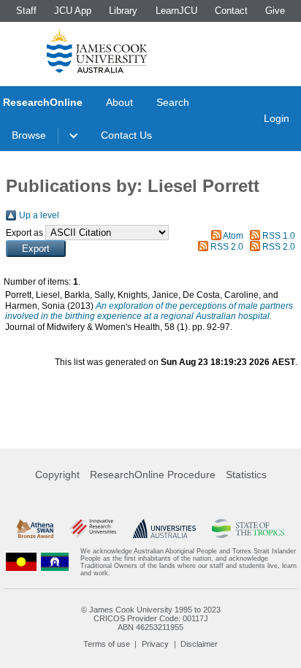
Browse (29, 135)
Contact (231, 10)
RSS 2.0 (226, 247)
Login (276, 118)
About (119, 102)
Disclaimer (199, 644)
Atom (233, 236)
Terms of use (106, 644)
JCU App (72, 10)
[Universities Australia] (164, 528)
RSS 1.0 (278, 236)
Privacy (155, 644)
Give (275, 10)
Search (172, 102)
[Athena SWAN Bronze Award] (35, 528)
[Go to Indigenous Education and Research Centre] (21, 562)
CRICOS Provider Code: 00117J (151, 618)
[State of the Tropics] (247, 528)
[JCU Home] (97, 50)
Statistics (246, 474)
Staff (26, 10)
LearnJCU (176, 10)
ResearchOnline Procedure (153, 474)
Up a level (39, 215)
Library (123, 10)
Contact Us (126, 135)
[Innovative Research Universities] (92, 528)
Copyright (57, 474)
